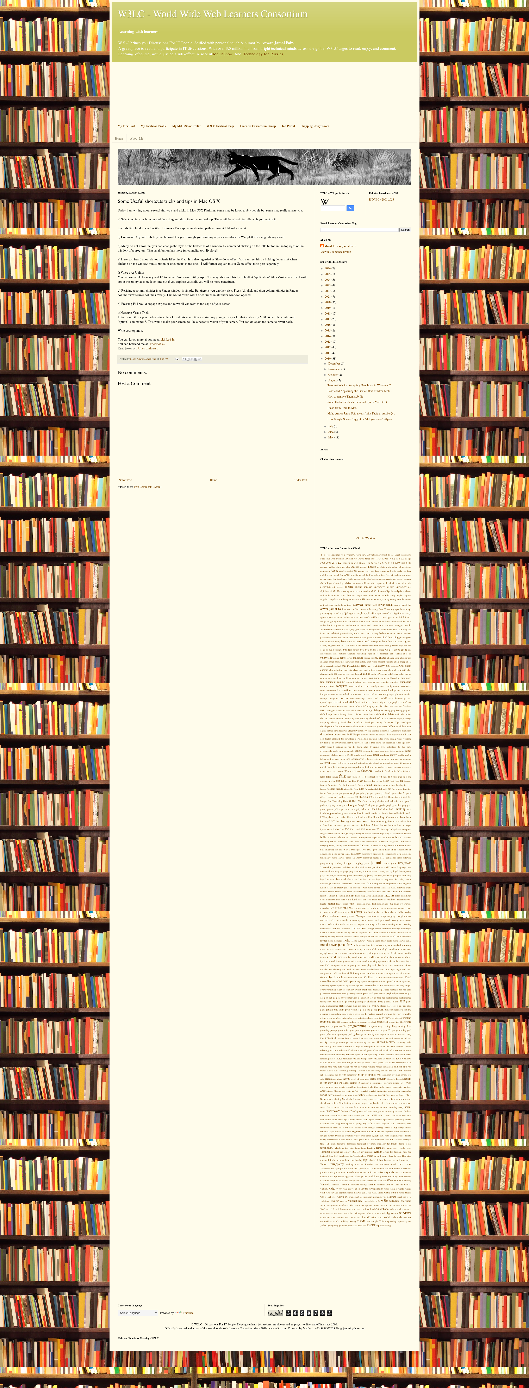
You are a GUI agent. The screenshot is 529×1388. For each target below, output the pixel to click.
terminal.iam (337, 1151)
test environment (365, 1151)
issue (388, 849)
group (323, 809)
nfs (385, 957)
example (407, 762)
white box (349, 1213)
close (396, 669)
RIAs (327, 1062)
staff (378, 1123)
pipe (369, 1005)
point (341, 1009)
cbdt (405, 653)
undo (403, 1168)
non (359, 965)
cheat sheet (325, 665)
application (370, 613)
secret (346, 1078)
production (382, 1021)
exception (332, 767)
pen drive (341, 997)
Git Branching (391, 796)
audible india (404, 621)
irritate (381, 849)
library (332, 895)
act (378, 566)
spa (345, 1119)
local (369, 899)
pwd (350, 1034)
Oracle (367, 985)
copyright (393, 694)
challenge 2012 (371, 657)
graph (389, 805)
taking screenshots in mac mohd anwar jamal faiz (344, 1139)
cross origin (379, 702)
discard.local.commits (390, 730)
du (399, 746)
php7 (322, 1005)
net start (401, 953)
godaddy (324, 805)
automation (378, 625)
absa (348, 566)
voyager (335, 1201)
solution (395, 1115)
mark (408, 916)
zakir (355, 1225)
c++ (391, 649)
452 (368, 562)
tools (403, 1159)
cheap (402, 661)
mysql (323, 953)
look (374, 903)
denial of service (378, 718)
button (356, 649)
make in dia (380, 911)
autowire (389, 625)
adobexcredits (385, 578)
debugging (390, 710)
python (356, 1034)
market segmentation (339, 919)
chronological (335, 669)
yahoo (323, 1225)
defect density (340, 714)
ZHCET (371, 1225)
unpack (323, 1176)
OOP (339, 981)
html (362, 825)
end (348, 759)
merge (371, 928)
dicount (369, 726)
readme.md (401, 1038)
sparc (371, 1119)
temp (357, 1147)
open (351, 981)
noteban (356, 969)
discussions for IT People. (373, 734)
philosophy (360, 1001)
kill (396, 879)
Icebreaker (338, 829)
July (331, 426)
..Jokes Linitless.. (147, 348)
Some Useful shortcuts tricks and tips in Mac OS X (357, 402)
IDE (347, 829)
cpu (330, 702)
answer (408, 599)
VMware (391, 1196)
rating (408, 1034)
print (355, 1017)
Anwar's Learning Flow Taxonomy (377, 609)
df (351, 726)
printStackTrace (365, 1017)
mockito (394, 936)
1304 (378, 558)
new (340, 957)
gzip (358, 809)
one (322, 981)
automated (366, 625)
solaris (381, 1115)
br (354, 641)
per (383, 997)
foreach (407, 780)
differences (405, 726)
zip (377, 1225)
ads (394, 578)
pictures (348, 1005)
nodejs (334, 961)
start (393, 1123)
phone (380, 1001)
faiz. (349, 776)
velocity (407, 1180)
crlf (370, 702)
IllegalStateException (330, 833)
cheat (408, 661)
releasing (324, 1050)
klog (402, 879)
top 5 (408, 1159)
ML (373, 936)
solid (388, 1115)
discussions (326, 734)
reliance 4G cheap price (351, 1050)
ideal (357, 829)
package (377, 989)
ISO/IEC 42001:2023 (381, 199)
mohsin (378, 944)
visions (408, 1188)
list (392, 895)
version (371, 1184)
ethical (376, 762)
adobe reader (360, 578)
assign (323, 621)
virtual (364, 1188)
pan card (407, 989)
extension (398, 766)
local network (379, 899)
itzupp (347, 863)
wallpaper (406, 1201)
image (344, 833)
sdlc (322, 1078)
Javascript (325, 867)
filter (400, 776)
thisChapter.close (358, 1155)
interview (393, 845)
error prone (347, 762)
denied (393, 718)
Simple (342, 1102)
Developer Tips (391, 722)
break (367, 641)
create (339, 702)
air (393, 582)
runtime (371, 1066)
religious (367, 1050)
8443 (408, 562)
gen (382, 792)
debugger (378, 710)
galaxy (335, 792)
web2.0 (375, 1209)
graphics (396, 805)
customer (342, 706)
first (338, 780)
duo (403, 746)
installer (407, 837)
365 (356, 562)
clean (378, 669)
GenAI (388, 792)
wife (379, 1213)
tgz (409, 1151)
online (328, 981)
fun (389, 789)
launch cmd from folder (347, 891)
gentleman (331, 796)
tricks (408, 1164)
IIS (378, 829)
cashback (384, 653)
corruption (333, 698)
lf (327, 895)
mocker (385, 936)
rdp (335, 1038)
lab (350, 883)
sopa (408, 1115)
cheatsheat (336, 665)
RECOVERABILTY (386, 1042)
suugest (323, 1135)
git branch (378, 796)
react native (369, 1038)
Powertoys (370, 1013)
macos (383, 908)
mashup (394, 919)
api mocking (336, 613)
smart (408, 1102)
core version (405, 694)
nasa (351, 953)
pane (344, 993)
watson (399, 1204)
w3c (378, 1200)
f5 (355, 771)
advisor (348, 582)
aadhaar (324, 566)
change (382, 657)
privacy (386, 1018)
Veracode (325, 1184)
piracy (375, 1005)
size (383, 1102)
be (372, 633)
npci (382, 969)
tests (405, 1151)
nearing (383, 953)
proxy (374, 1030)
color (408, 673)
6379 (384, 562)
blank (371, 637)
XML (363, 1221)
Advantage (326, 583)
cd (410, 653)
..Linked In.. (168, 339)
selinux (391, 1090)
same (336, 1070)
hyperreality (326, 829)
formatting (333, 784)
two (355, 1168)
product (372, 1021)
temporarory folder (396, 1147)
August (332, 380)
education (325, 754)
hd (380, 813)
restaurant (390, 1058)
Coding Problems (379, 673)
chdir (396, 661)
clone (390, 669)
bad (390, 629)
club (409, 669)
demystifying (361, 718)
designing (325, 722)
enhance (369, 758)
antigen (347, 604)
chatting (389, 661)
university (383, 1172)
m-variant (325, 908)
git (370, 797)
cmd (330, 673)
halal (409, 809)
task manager (404, 1139)
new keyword (350, 957)
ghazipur (363, 797)
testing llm (388, 1151)
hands (323, 813)
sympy (357, 1135)
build (331, 649)
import (375, 833)
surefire (403, 1131)
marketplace (367, 919)
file (390, 776)
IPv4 (364, 849)
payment (400, 993)
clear (384, 669)
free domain (384, 784)
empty (393, 754)
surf (409, 1131)
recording (362, 1042)
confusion (406, 686)
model (323, 940)
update (341, 1176)
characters (349, 661)
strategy (379, 1127)
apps (408, 613)
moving (359, 949)
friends (339, 789)
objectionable (335, 977)
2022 (328, 291)
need (389, 953)
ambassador (364, 591)
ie (370, 829)
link (374, 895)
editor (408, 751)
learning (407, 891)
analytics (407, 591)
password (368, 993)
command (374, 678)
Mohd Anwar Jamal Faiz (340, 246)
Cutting (368, 706)
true (332, 1168)
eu (381, 762)
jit (324, 875)
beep (376, 633)
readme (392, 1038)
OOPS (345, 981)
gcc (357, 792)
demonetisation (336, 718)
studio (408, 1127)
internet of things (379, 845)
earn (341, 750)
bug (404, 641)
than (331, 1155)
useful (371, 1176)
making (407, 911)
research (390, 1054)
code (334, 674)
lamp (370, 883)
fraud (369, 785)
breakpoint (376, 641)
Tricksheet (325, 1168)
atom (368, 621)
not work (346, 969)
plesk (322, 1009)
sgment (391, 1094)
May (331, 437)
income (407, 833)
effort (363, 754)
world (360, 1217)
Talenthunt (374, 1139)
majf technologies (341, 911)
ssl (374, 1123)
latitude (323, 891)
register (359, 1046)
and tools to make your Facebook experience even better (350, 595)
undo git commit (336, 1172)
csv (409, 702)
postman (324, 1013)
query (378, 1034)
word (353, 1217)
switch (331, 1135)
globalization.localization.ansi (389, 801)
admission (325, 570)
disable (375, 730)
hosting (345, 821)
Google (352, 805)
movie (352, 949)
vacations (324, 1180)
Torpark (324, 1164)
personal (349, 1001)
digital (323, 730)
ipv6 (375, 849)
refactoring (325, 1046)
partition (358, 993)
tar (391, 1139)
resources (347, 1058)
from (356, 788)
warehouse (344, 1204)
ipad (358, 849)
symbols (349, 1135)
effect (350, 754)
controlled (344, 694)
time (347, 1160)
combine (337, 677)
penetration (352, 997)
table (382, 1135)
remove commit (327, 1054)
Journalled (358, 875)
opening (370, 981)
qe (365, 1034)
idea (352, 829)
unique (358, 1172)
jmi (327, 875)
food (397, 780)
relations (400, 1046)
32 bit (350, 562)
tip (360, 1160)
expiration (366, 766)
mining (323, 936)
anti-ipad (329, 604)
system (375, 1135)
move (345, 949)
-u (324, 554)
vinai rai (347, 1188)
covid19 (392, 698)
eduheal (334, 754)
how (358, 821)
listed (397, 895)
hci (376, 813)
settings (383, 1095)
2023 (328, 285)
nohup (341, 961)
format (323, 784)
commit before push (357, 681)
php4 (408, 1001)
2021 (328, 296)
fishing (344, 780)
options (359, 985)
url (355, 1176)
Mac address (355, 908)
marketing (355, 919)
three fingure (394, 1155)
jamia (386, 863)
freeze (323, 788)
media (378, 924)
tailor (401, 1135)
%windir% (361, 554)
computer (341, 686)
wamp (323, 1204)
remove (407, 1050)
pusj (345, 1034)
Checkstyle (353, 665)
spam (365, 1119)
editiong (400, 750)
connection (325, 690)
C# (386, 649)
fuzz (329, 792)
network (332, 957)
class (355, 669)
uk (384, 1168)
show (401, 1099)
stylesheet (339, 1131)
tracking (350, 1164)
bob (322, 641)
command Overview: (390, 677)
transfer (369, 1164)
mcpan (360, 924)
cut (349, 706)
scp (336, 1074)
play (409, 1005)
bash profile (341, 633)
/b (342, 554)
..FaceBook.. (157, 344)
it (392, 849)
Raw (322, 1038)
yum (350, 1225)
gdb (362, 792)
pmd (336, 1009)
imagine (360, 833)
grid (409, 805)
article (367, 617)
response (357, 1058)
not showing (335, 969)
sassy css (379, 1070)
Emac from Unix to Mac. (342, 408)
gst (342, 809)
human (383, 825)
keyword (389, 879)
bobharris (329, 641)
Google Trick (364, 805)
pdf (330, 997)
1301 (373, 558)
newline (372, 957)
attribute (386, 621)
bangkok (407, 629)
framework (351, 784)
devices (346, 726)
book (343, 641)
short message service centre (369, 1099)
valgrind (334, 1180)
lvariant (407, 903)
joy (365, 875)
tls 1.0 (375, 1159)
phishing (371, 1001)
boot (349, 641)
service (332, 1095)
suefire (348, 1131)
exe (349, 766)
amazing (345, 591)
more (322, 949)
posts (344, 1013)
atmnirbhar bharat (357, 621)
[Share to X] (192, 359)
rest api (381, 1058)
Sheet (345, 1099)
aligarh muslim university (370, 587)
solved (402, 1115)
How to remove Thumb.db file (345, 396)
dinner (330, 730)
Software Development (352, 1111)
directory (352, 730)
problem (407, 1018)
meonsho (346, 928)
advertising (338, 582)
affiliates (366, 582)
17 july (391, 558)
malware (334, 916)
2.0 (402, 558)
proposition (343, 1030)
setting (361, 1095)
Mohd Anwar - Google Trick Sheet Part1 (371, 940)
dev (349, 722)
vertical (407, 1184)
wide (374, 1213)
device (338, 726)
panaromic (336, 993)
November (334, 369)
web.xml (366, 1209)
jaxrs (388, 871)
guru (352, 809)
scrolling (396, 1074)
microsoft (373, 932)
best (405, 633)
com (330, 677)
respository (367, 1058)
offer (380, 977)
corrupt (323, 698)
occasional (352, 977)
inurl (401, 845)
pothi (349, 1013)
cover (353, 698)
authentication (353, 625)
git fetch (403, 796)
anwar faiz (371, 605)
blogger (398, 637)
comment (331, 682)
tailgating (394, 1135)
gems (377, 792)
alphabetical (326, 591)
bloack (378, 637)
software (334, 1110)
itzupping (358, 863)
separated (406, 1090)
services (340, 1094)
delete (391, 714)
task (396, 1139)
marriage (378, 919)
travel (393, 1164)
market (324, 920)
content (363, 690)
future (323, 792)
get (356, 797)
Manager (360, 916)
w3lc (384, 1200)
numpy (389, 973)
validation (343, 1180)
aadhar (332, 566)
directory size (364, 730)
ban (400, 629)
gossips (374, 805)
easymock (349, 750)
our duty (400, 985)
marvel (386, 919)
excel (323, 767)
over (322, 989)
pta (393, 1030)
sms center (376, 1107)
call (409, 649)
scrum (404, 1074)
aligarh (349, 587)
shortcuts (388, 1099)
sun (382, 1131)
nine (395, 957)
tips (365, 1159)
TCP (327, 1143)
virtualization (376, 1188)
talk (382, 1139)
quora (393, 1034)
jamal (376, 862)
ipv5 (369, 849)
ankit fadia (371, 599)
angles (400, 595)
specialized (388, 1119)
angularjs (334, 599)
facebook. (379, 771)
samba (330, 1070)
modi (330, 940)
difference (393, 726)
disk (389, 734)
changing (339, 661)
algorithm (325, 587)
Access (355, 567)
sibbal (323, 1102)
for (401, 780)
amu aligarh (386, 591)
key (322, 879)
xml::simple (372, 1221)
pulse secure (331, 1034)
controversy (355, 694)
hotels (352, 821)
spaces (359, 1119)
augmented (339, 625)
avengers (399, 625)
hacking (400, 809)
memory (336, 928)
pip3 (364, 1005)
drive (382, 746)
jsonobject (377, 875)
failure (335, 776)
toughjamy (337, 1163)
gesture (350, 796)
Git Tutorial (334, 801)
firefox (332, 780)
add (389, 566)
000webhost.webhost (377, 554)
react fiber (358, 1038)
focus (379, 780)
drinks (376, 746)
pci (406, 993)
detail (343, 722)
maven (349, 924)
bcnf (368, 633)
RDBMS (329, 1038)
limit (348, 895)
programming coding (379, 1026)
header (385, 813)
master (408, 919)
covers (369, 698)
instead (384, 841)
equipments (405, 758)
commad (364, 677)
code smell (357, 673)
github (344, 801)
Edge (392, 750)
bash (332, 633)
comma (355, 677)
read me (384, 1038)
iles (382, 829)
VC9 (401, 1180)
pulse (322, 1034)
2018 (328, 313)
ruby (335, 1066)
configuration (392, 685)
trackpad (359, 1164)
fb (360, 776)
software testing (371, 1111)
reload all (383, 1050)
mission (339, 936)
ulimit (389, 1168)
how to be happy (379, 821)
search (328, 1078)
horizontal (325, 821)
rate (403, 1034)
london (358, 903)
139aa (385, 558)
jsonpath (397, 875)
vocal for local (404, 1196)
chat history (360, 661)
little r (344, 899)
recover (371, 1042)
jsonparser (387, 875)
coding (366, 674)
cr (334, 702)
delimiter (406, 714)
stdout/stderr (326, 1127)
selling (399, 1090)
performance (392, 997)
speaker (378, 1119)
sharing (337, 1099)
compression (327, 686)
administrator (405, 566)
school (323, 1074)
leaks (369, 891)
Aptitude (338, 617)
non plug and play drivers (375, 965)
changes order (327, 661)
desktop (335, 722)
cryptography (392, 702)
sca (395, 1070)
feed (364, 776)
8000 (397, 562)
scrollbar (386, 1074)
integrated (393, 841)
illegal (387, 829)
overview (350, 989)
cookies (373, 694)
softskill (324, 1111)
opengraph (360, 981)
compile (384, 681)
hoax (397, 817)
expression (387, 766)
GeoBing (341, 796)
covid (375, 698)
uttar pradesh (405, 1176)
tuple (340, 1168)
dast (386, 706)
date (348, 710)
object (323, 977)
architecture (349, 617)
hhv (349, 817)
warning (385, 1204)
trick (400, 1164)
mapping (391, 916)
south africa (337, 1119)
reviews (407, 1058)
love (391, 903)
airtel (404, 582)
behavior (391, 633)
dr (370, 746)
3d (360, 562)
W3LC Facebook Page (220, 126)
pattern (382, 993)
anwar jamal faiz (331, 608)
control (334, 694)
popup (374, 1009)
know (408, 879)
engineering (357, 759)
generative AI (398, 792)
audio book (326, 625)
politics (356, 1009)
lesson (323, 895)
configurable (378, 685)
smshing (393, 1107)
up (335, 1176)
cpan (409, 698)
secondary (337, 1078)
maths (342, 924)
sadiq (390, 1066)
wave (405, 1204)
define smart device (365, 714)
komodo (336, 883)
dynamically (326, 750)
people (377, 997)
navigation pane (371, 953)
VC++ (390, 1180)
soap (400, 1107)
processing (362, 1021)
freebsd (407, 784)
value (358, 1180)
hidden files (371, 817)
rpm (330, 1066)
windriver (325, 1217)
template (381, 1147)
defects (351, 714)
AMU (375, 590)
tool (398, 1159)
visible (401, 1188)
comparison (374, 681)
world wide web (373, 1217)
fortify (342, 784)
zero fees (362, 1225)
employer (384, 754)
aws (344, 629)
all (409, 587)
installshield (359, 841)
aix (409, 582)
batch (362, 633)
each (335, 750)
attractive (376, 621)
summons (374, 1131)
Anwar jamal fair (402, 604)
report (364, 1054)
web (322, 1209)
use (365, 1176)
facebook (367, 770)
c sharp (380, 649)
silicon (335, 1102)
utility (395, 1176)
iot (340, 849)
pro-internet (396, 1017)
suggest (356, 1131)
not (405, 965)
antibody (339, 604)
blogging (407, 637)
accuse (372, 567)
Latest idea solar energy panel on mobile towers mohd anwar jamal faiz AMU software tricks (365, 887)
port (387, 1009)
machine (374, 908)
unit (365, 1172)
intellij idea (341, 845)
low (401, 903)
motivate (330, 949)
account (363, 566)
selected (364, 1090)
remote (399, 1050)
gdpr (367, 792)
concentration (355, 685)
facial (387, 771)
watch (392, 1204)
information (343, 837)
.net (333, 554)
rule (340, 1066)
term (409, 1147)
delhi (397, 714)
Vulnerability (355, 1201)
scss (409, 1074)
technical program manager (371, 1143)
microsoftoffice (404, 932)
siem (329, 1102)
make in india (395, 911)
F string (349, 771)
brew (384, 641)
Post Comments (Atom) (148, 487)
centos (343, 657)
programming (357, 1025)
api (405, 609)
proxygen (382, 1030)
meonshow (359, 928)
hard (356, 813)
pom (362, 1009)
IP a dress (350, 849)
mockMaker (405, 936)
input (384, 837)
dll (404, 734)
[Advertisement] (264, 91)
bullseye (338, 649)
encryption (340, 758)
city (350, 669)
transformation (382, 1164)
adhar (395, 566)
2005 (322, 562)
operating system (328, 985)
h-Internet (366, 809)
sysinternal (366, 1135)
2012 (328, 347)
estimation (363, 762)
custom (334, 706)
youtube (343, 1225)
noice (347, 961)
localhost (391, 899)
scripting (370, 1074)
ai (390, 582)
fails (328, 776)
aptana (330, 617)
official (407, 977)
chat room (372, 661)
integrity (324, 845)
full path (383, 788)
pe (334, 997)
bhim (356, 637)
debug (368, 710)
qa (362, 1034)
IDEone (364, 829)
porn (381, 1009)
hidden (361, 817)
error (327, 763)
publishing (401, 1030)
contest (372, 690)
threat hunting (381, 1155)
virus (386, 1188)
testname (398, 1151)
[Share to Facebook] (196, 359)
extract (329, 771)
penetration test (365, 997)
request (382, 1054)
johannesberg (340, 875)
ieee (373, 829)
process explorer (349, 1021)
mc (355, 924)
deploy (400, 718)
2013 (328, 341)
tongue (391, 1159)
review (399, 1058)
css (401, 702)
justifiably (406, 875)
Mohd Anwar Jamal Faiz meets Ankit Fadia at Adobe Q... (361, 413)
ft (360, 788)
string (394, 1127)
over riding (330, 989)
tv (352, 1168)
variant (378, 1180)
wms (347, 1217)
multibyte (374, 949)
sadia (385, 1066)
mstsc (366, 949)
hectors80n (394, 813)
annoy (380, 599)
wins (333, 1217)
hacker (392, 809)
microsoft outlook (387, 932)
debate (360, 710)
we (410, 1204)
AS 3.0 (402, 617)
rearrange (333, 1042)
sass (372, 1070)
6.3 (379, 562)
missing (331, 936)
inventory (329, 849)
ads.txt (400, 578)
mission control (352, 936)
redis (409, 1042)
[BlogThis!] (188, 359)
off (364, 977)
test (354, 1151)
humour (392, 825)
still (340, 1127)
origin (380, 985)
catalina (398, 653)
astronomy (342, 621)
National (358, 953)
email (376, 754)
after (373, 582)
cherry (362, 665)
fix (350, 780)
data (391, 706)
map (383, 916)
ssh (370, 1123)
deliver (324, 718)
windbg (386, 1213)
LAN (399, 883)
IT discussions (401, 849)
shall (408, 1095)
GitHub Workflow (358, 801)
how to (366, 821)
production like (396, 1021)
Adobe (334, 570)
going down (335, 805)
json (369, 875)
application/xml (384, 613)
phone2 (388, 1001)
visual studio (391, 1192)
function (407, 788)
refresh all (350, 1046)
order (373, 985)
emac (369, 754)
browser (392, 641)
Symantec (339, 1135)
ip (344, 849)
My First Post (126, 126)
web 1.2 (330, 1209)
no (399, 957)
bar (327, 633)
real (409, 1038)
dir (335, 730)
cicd (346, 669)
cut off (354, 706)
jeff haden (400, 871)
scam (400, 1070)
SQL (365, 1123)
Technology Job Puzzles (263, 54)
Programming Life (401, 1026)
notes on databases (370, 969)
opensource (379, 981)
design (408, 718)
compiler (394, 681)
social (408, 1107)
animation (354, 599)
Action (383, 566)
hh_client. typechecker (335, 817)
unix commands (403, 1172)
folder (386, 780)
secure (373, 1078)
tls (370, 1159)
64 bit (391, 562)
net (394, 953)
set (346, 1094)
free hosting (397, 784)
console (335, 690)
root (344, 1062)
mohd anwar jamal (402, 940)
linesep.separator (363, 895)
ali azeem (337, 586)
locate (323, 903)
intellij (332, 845)
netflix (408, 953)
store (351, 1127)
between (333, 637)
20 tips (408, 558)
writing (344, 1221)
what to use (331, 1213)
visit (322, 1192)
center (336, 657)
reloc (392, 1050)
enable (401, 754)
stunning (324, 1131)
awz (362, 629)
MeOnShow (222, 54)
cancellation (326, 653)
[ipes (337, 554)
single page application (369, 1102)
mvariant (402, 949)
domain (336, 738)
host (338, 821)
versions (399, 1184)
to (380, 1160)
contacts (356, 690)
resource (338, 1058)
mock (378, 936)
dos (342, 738)
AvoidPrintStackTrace (330, 629)
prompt (333, 1030)
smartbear (354, 1107)
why (369, 1213)
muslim (393, 949)
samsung (344, 1070)
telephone (339, 1147)
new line (362, 957)
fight (385, 776)
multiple (384, 949)
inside (391, 837)
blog (390, 637)
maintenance (400, 908)
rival (339, 1062)
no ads (405, 957)
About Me (136, 138)
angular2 (324, 599)
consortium (345, 690)
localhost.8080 (404, 899)
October (333, 374)
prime (323, 1017)
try (336, 1168)
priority (377, 1017)
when (340, 1213)
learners (376, 891)
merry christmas (383, 928)
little (338, 899)
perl (329, 1001)
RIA (322, 1062)
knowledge (325, 883)
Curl (327, 706)
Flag (354, 780)
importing (384, 833)
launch (331, 891)
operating (406, 981)
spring (359, 1123)
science (331, 1074)
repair (357, 1054)
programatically (338, 1026)
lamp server (379, 883)
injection (376, 837)
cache (404, 649)
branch (359, 641)
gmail (408, 801)
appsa (323, 617)
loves (396, 903)
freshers (331, 789)
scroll (378, 1074)
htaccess (355, 825)
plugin (329, 1009)
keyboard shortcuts (346, 879)
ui (365, 1168)
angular (407, 595)
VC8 (396, 1180)
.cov (328, 554)
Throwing (406, 1155)
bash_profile (353, 633)
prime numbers (334, 1017)
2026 (328, 268)
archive (359, 617)
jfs (321, 875)
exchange (342, 766)
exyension (338, 771)
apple (360, 613)
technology (326, 1147)
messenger (406, 928)
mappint (401, 916)
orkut (386, 985)
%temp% (351, 554)
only (334, 981)
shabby (402, 1094)
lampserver (391, 883)
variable (371, 1180)
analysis (397, 591)
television (349, 1147)
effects (357, 754)
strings (401, 1127)
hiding (381, 817)
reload (376, 1050)
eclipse (358, 751)
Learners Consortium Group (258, 126)
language (407, 883)
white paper (360, 1213)
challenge (358, 657)
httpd (376, 825)
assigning (331, 621)
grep (404, 805)
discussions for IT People (347, 734)
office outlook (396, 977)
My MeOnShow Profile (186, 126)
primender (347, 1017)
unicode (350, 1172)
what (401, 1209)
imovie (368, 833)
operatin (398, 981)
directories (342, 730)
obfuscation (405, 973)
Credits (358, 702)
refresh (340, 1046)
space (351, 1119)
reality (323, 1042)
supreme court (392, 1131)
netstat (323, 957)
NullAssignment (358, 973)
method (331, 932)
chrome (324, 670)
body (337, 641)
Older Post (300, 480)
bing (365, 637)
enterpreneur (380, 758)
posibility (406, 1009)
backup (384, 629)
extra (322, 771)
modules (338, 940)
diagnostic (358, 726)
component (405, 682)
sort (322, 1119)
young (335, 1225)
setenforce (352, 1094)
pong (367, 1009)
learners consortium (392, 891)
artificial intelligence (382, 617)
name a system (341, 953)
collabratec (393, 673)
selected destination (378, 1090)
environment (393, 758)
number (371, 973)
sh (397, 1094)
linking (379, 895)
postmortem (335, 1013)
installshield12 (373, 841)
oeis (360, 977)
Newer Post (125, 480)
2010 (328, 358)
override (341, 989)
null (404, 969)
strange (371, 1127)
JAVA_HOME (404, 863)
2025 (328, 274)
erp (321, 762)
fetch (379, 776)
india (323, 837)
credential (348, 702)
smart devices (341, 1107)
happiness (331, 813)
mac (345, 907)
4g (372, 562)
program (324, 1026)
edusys (342, 754)
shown (408, 1099)
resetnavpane (326, 1058)
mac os (365, 908)
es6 (355, 762)
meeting (407, 924)
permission (338, 1001)
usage (360, 1176)
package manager (389, 989)
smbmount (365, 1107)
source (328, 1119)
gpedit (382, 805)
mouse (338, 949)
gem (372, 792)
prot (352, 1030)
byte (362, 649)
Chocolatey (405, 665)
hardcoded (364, 813)
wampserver (332, 1204)
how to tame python (339, 825)
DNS (409, 734)
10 (389, 554)
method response (359, 932)
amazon (354, 591)
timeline (355, 1159)
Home (119, 138)
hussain (400, 825)
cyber (375, 706)
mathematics (333, 924)
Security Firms (394, 1078)
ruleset (346, 1066)
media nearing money (392, 924)
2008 (328, 562)
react (350, 1038)
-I (321, 554)
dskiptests (391, 746)
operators (350, 985)
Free (375, 785)
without (340, 1217)
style (332, 1131)
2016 (328, 325)
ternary (347, 1151)
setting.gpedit (372, 1094)
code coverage (345, 673)
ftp (362, 789)
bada (395, 629)
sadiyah (398, 1066)
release (408, 1046)
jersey (408, 871)
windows (405, 1212)
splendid (350, 1123)
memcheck (325, 928)
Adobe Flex (368, 574)
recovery (401, 1042)
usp (389, 1176)
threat (370, 1156)
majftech (368, 912)
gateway (347, 793)
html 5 (369, 825)
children (395, 665)
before (382, 633)
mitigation (365, 936)
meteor (323, 932)
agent (379, 582)
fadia (393, 771)
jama (367, 863)
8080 (402, 562)
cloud (403, 670)
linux (387, 895)
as (397, 617)
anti (322, 604)
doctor (328, 738)
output (408, 985)
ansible (400, 599)
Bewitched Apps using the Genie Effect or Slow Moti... (360, 391)
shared (330, 1099)
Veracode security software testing (349, 1184)
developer (358, 722)
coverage (360, 698)
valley (352, 1180)
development (327, 726)
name (330, 953)
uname (397, 1168)
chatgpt (381, 661)
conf (367, 685)
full (377, 788)
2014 (328, 336)
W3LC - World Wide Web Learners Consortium (213, 13)
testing (378, 1151)
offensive (372, 977)
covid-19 (383, 698)
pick (341, 1005)
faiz (342, 776)
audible (394, 621)
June (331, 432)
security (381, 1078)
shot (396, 1099)
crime (365, 702)
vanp (363, 1180)
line (352, 895)
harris (372, 813)
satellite (388, 1070)
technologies (405, 1143)
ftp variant (370, 788)
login (351, 903)
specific (398, 1119)
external (407, 766)
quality (370, 1034)
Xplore (382, 1221)
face (358, 771)
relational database (385, 1046)
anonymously (390, 599)
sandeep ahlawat (357, 1070)
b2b (366, 629)
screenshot (352, 1074)
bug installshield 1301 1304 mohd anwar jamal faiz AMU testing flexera (363, 645)
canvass (342, 653)
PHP (402, 1001)
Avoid (408, 625)
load (354, 899)
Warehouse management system (365, 1204)
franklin (361, 784)
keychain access (367, 879)
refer (334, 1046)
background (374, 629)
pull (409, 1030)
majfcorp (356, 912)
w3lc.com (394, 1201)
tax (322, 1143)
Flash (360, 780)
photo (395, 1001)
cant (335, 653)
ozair (364, 989)
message (396, 928)
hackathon (383, 809)
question (385, 1034)
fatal (355, 776)
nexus (380, 957)
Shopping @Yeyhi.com (315, 126)
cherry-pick (384, 665)
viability (324, 1188)
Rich (333, 1062)
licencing (340, 895)
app (346, 613)
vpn (342, 1200)
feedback (371, 776)
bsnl (400, 641)
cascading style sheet (367, 653)
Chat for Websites (365, 538)
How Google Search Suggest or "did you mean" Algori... (361, 419)
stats (409, 1123)
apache (399, 609)
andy (393, 595)
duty (409, 746)
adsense (407, 578)
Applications (399, 613)
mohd (346, 940)
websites (394, 1209)
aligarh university (396, 587)
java (393, 863)
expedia (357, 767)
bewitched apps (345, 637)
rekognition (369, 1046)
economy (384, 750)
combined (346, 677)
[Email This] (184, 359)
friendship (348, 788)
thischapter (344, 1155)
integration (405, 841)
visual (381, 1192)
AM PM (336, 591)
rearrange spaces (347, 1042)
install (398, 837)
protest (358, 1030)
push (340, 1034)
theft (336, 1155)
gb (354, 792)
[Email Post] (177, 359)
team (333, 1143)
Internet (364, 845)
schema (407, 1070)
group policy (333, 809)
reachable (342, 1038)
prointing (324, 1030)
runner (364, 1066)
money (407, 945)
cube (322, 706)
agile (385, 582)
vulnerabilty (369, 1200)
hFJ (322, 817)
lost (379, 903)
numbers (380, 973)
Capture (351, 653)
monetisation (397, 944)
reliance (334, 1050)
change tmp (405, 657)
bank (322, 633)
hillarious (389, 817)
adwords (357, 582)
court (347, 698)
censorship (326, 657)
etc (370, 762)
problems (325, 1021)
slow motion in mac (395, 1102)
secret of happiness (360, 1078)
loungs (384, 903)
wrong (352, 1221)
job (331, 875)
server (323, 1095)
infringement (365, 837)
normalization (396, 965)
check (345, 665)
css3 (405, 702)
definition (381, 714)
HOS (333, 821)
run (351, 1066)
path (376, 993)
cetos (349, 657)
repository (372, 1054)
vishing (393, 1188)
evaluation (388, 762)
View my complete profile (335, 252)
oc (345, 977)
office (386, 977)
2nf (345, 562)
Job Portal (288, 126)
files (395, 776)
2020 (328, 302)
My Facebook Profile (154, 126)
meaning (369, 924)
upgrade (349, 1176)
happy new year (345, 813)
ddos (353, 710)
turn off (347, 1168)
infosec (353, 837)
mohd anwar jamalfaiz (364, 944)
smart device (326, 1107)
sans (368, 1070)
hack (374, 809)
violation (355, 1188)
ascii (409, 617)
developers (406, 722)
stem (335, 1127)
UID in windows (375, 1168)
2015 (328, 330)
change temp (393, 657)
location (331, 903)
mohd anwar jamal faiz (336, 944)
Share (323, 1099)
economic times (371, 750)
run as (357, 1066)
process (336, 1021)
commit (341, 682)
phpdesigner (332, 1005)
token (385, 1159)
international (354, 845)
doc (322, 738)
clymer (323, 673)
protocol (366, 1030)
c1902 (397, 649)
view (339, 1188)
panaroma (325, 993)
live (349, 899)
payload (390, 993)
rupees (379, 1066)
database (398, 706)
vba (384, 1180)
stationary (401, 1123)
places (383, 1005)
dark (382, 706)
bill (361, 637)
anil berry (343, 599)
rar (399, 1034)
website (384, 1209)
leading (362, 891)
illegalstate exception (401, 829)
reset (408, 1054)
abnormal (340, 566)
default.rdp (326, 714)
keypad (379, 879)
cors (341, 698)
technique (392, 1143)
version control (385, 1184)
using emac (381, 1176)
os (391, 985)
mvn (409, 949)
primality (407, 1013)
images (352, 833)
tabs (387, 1135)
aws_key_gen (352, 629)
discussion (406, 730)
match (323, 924)
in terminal (398, 833)
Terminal (325, 1151)
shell (351, 1099)
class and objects (367, 669)
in (391, 833)
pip (359, 1005)
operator (341, 985)
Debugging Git (403, 710)
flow (374, 780)
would (336, 1221)
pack (370, 989)
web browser (341, 1209)
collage (402, 673)
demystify (349, 718)
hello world (405, 813)
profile (407, 1021)
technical (351, 1143)
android (385, 595)
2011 (328, 353)
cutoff (361, 706)
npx (393, 969)
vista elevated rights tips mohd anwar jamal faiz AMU (351, 1192)
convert (365, 694)
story (364, 1127)
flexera (367, 780)
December (334, 363)
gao (340, 792)
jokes (349, 875)
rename (350, 1054)
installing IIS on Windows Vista (336, 841)
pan (400, 989)
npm (388, 969)
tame (387, 1139)
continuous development (388, 690)
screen (342, 1074)
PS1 (390, 1030)
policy (348, 1009)
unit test (372, 1172)
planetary (401, 1005)
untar (330, 1176)
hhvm (354, 817)
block (385, 637)
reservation (400, 1054)
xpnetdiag (392, 1221)
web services (355, 1209)
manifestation (373, 916)
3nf (364, 562)
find (405, 776)
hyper (408, 825)
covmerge (401, 698)
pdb (326, 997)
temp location (368, 1147)
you (330, 1225)
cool (380, 694)
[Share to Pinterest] (200, 359)
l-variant (345, 883)
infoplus (332, 837)
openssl (389, 981)
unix (391, 1172)
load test (361, 899)
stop (345, 1127)
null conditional (341, 973)
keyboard (330, 879)
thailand (324, 1155)
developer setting (373, 722)
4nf (376, 562)
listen (403, 895)
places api (391, 1005)
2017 (328, 319)
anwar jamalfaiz (352, 609)
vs (346, 1200)
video (332, 1188)
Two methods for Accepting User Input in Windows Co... (361, 385)
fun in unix (397, 788)
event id (398, 762)
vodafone (324, 1200)
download (349, 738)
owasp (358, 989)
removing (340, 1054)
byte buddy (370, 649)
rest (376, 1058)
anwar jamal (385, 605)
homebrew (405, 817)
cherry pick (372, 665)
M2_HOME (336, 908)
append (352, 613)
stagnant (386, 1123)
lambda (356, 883)
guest (346, 809)
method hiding (343, 932)
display (395, 734)
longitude (367, 903)
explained (377, 766)
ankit (362, 599)
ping (355, 1005)
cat (391, 653)
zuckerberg (385, 1225)
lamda (364, 883)
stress (387, 1127)
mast (402, 919)
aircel (398, 582)
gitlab (371, 801)
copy (385, 694)
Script (361, 1074)
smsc (385, 1107)
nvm (396, 973)
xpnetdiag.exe (404, 1221)
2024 (328, 279)
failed (399, 771)
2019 (328, 308)
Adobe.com (373, 578)
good (344, 805)
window (394, 1213)
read (377, 1038)
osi (393, 985)
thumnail (324, 1159)
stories (358, 1127)
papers (350, 993)
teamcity (341, 1143)
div (400, 734)
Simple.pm (352, 1102)
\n (345, 554)
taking (408, 1135)
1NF (398, 558)
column (324, 677)
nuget (398, 969)
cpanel (323, 702)
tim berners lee (337, 1159)
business (347, 649)
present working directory (389, 1013)
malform (324, 916)
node (327, 961)
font (392, 780)
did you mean (380, 726)
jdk (392, 871)
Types (361, 1168)
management (347, 916)
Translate (188, 1313)
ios (336, 849)
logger (339, 903)
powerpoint (358, 1013)
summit (364, 1131)
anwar (358, 604)
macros (390, 908)
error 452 (336, 762)
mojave (386, 944)
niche (389, 957)
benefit (399, 633)
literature (330, 899)
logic (345, 903)
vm (384, 1196)
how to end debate (397, 821)
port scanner (396, 1009)
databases (340, 710)
